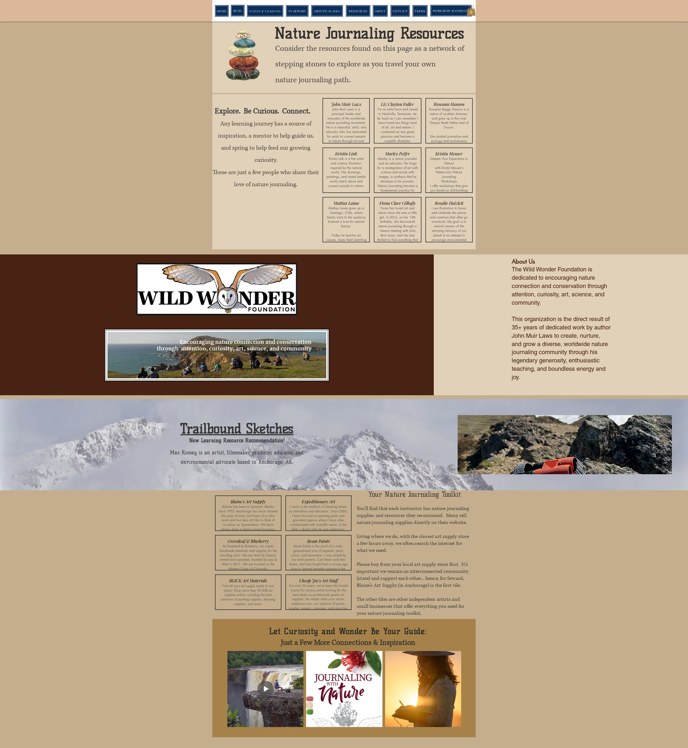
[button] (471, 10)
